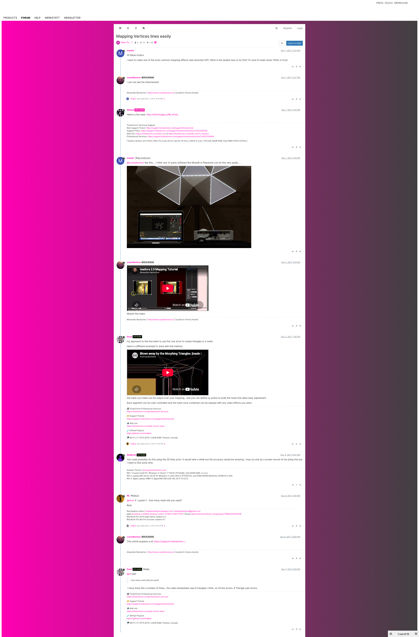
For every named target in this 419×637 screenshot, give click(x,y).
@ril (129, 573)
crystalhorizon (134, 77)
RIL (128, 495)
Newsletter (72, 17)
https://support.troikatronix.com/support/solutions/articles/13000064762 (174, 130)
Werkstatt (52, 17)
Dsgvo (389, 2)
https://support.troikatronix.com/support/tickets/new (169, 128)
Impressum (401, 2)
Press (379, 2)
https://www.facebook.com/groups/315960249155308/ (216, 514)
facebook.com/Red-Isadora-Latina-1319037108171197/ (157, 514)
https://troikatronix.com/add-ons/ (151, 133)
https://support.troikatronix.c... (170, 541)
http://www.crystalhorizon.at (161, 92)
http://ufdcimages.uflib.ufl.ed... (163, 114)
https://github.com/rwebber (139, 433)
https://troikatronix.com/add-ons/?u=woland (188, 133)
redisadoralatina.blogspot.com (159, 511)
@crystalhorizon (143, 158)
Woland (130, 110)
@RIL (147, 569)
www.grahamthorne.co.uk (154, 470)
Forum (25, 17)
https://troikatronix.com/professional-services (147, 411)
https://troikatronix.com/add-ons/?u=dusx (145, 426)
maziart (130, 50)
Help (37, 17)
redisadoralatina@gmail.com (187, 511)
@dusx (130, 500)
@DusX (136, 496)
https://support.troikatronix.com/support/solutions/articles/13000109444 (180, 136)
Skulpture (131, 455)
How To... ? (127, 42)
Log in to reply (294, 43)
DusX (129, 336)
